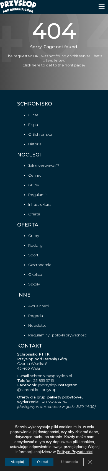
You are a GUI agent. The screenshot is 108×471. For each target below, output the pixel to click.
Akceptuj (17, 462)
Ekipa (33, 124)
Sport (33, 255)
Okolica (35, 274)
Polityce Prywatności (74, 451)
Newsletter (38, 325)
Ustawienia (69, 462)
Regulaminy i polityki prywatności (58, 335)
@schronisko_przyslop (36, 389)
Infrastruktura (40, 204)
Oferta (34, 214)
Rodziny (35, 245)
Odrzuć (42, 462)
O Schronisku (40, 134)
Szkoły (34, 284)
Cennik (34, 175)
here (36, 65)
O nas (33, 115)
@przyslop (47, 385)
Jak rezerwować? (43, 165)
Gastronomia (39, 264)
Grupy (33, 185)
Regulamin (38, 194)
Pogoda (35, 315)
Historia (35, 144)
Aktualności (38, 306)
